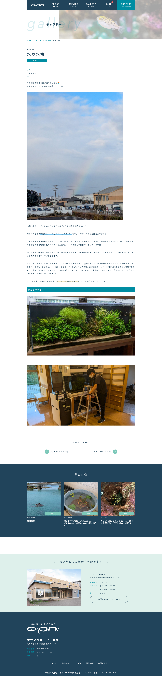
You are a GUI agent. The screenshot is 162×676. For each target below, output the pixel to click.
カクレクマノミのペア (103, 452)
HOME (29, 40)
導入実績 (90, 663)
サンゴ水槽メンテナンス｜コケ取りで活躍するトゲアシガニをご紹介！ (117, 522)
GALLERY (38, 40)
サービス (78, 663)
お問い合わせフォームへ (109, 599)
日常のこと (48, 40)
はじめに (66, 663)
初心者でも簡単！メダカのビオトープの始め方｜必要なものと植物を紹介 (80, 523)
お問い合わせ (104, 663)
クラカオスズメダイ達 (59, 452)
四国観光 (31, 521)
